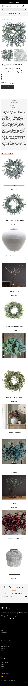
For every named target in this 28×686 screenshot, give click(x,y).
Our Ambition (4, 644)
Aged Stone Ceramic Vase (14, 574)
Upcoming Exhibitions (5, 625)
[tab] (14, 100)
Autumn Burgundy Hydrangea (14, 432)
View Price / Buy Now (7, 86)
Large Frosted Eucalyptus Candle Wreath (14, 220)
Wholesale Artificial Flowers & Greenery (11, 18)
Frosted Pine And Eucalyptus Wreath (14, 397)
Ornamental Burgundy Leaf (14, 538)
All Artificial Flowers (23, 18)
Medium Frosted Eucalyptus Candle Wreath (14, 185)
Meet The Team (4, 648)
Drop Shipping (4, 632)
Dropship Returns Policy (6, 671)
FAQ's (2, 668)
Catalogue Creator (5, 637)
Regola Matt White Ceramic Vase (14, 255)
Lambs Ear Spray (14, 361)
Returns (2, 666)
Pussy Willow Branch (14, 291)
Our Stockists (4, 653)
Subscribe (24, 596)
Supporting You (4, 634)
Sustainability (3, 655)
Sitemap (11, 682)
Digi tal (25, 682)
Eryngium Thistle (14, 503)
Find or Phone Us (4, 662)
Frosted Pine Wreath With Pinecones (14, 326)
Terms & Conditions (5, 673)
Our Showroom (4, 628)
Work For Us (3, 650)
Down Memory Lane (5, 646)
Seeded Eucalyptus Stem (14, 468)
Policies (7, 682)
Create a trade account (6, 91)
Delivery (2, 630)
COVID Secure (16, 682)
